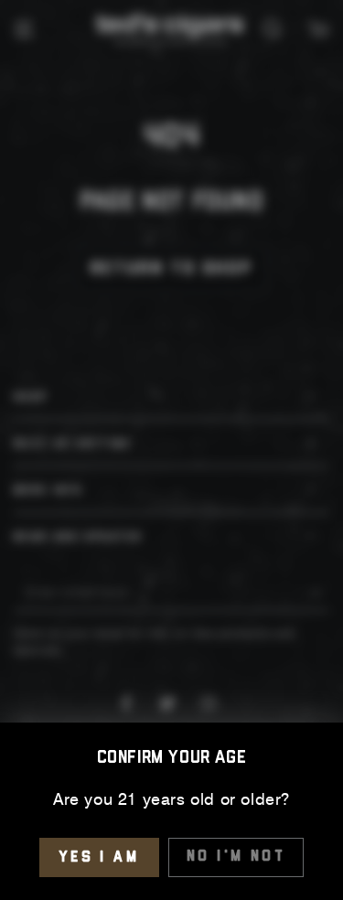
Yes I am (99, 857)
